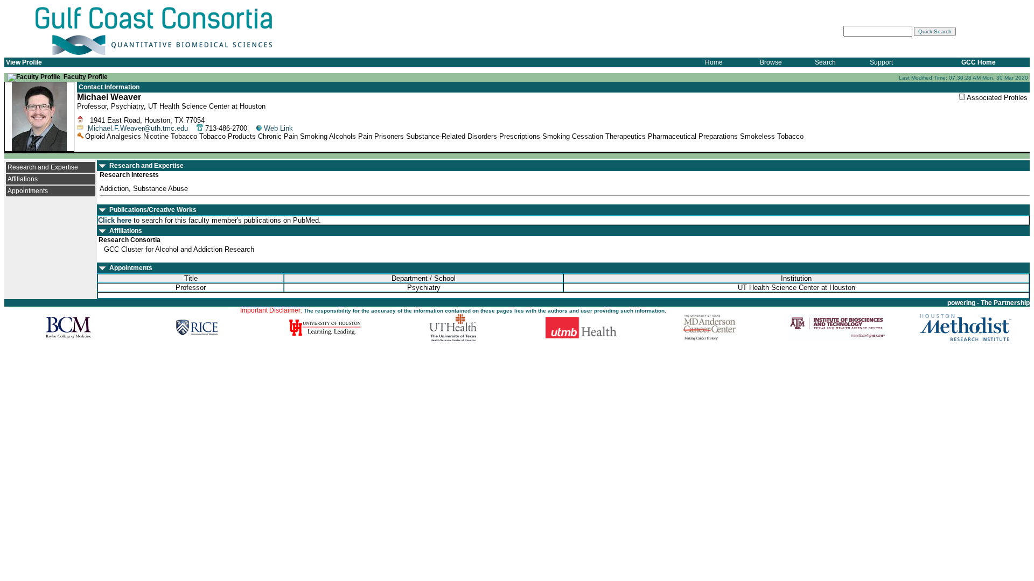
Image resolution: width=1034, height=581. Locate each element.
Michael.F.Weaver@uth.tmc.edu (138, 128)
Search (825, 62)
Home (714, 62)
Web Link (278, 128)
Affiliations (23, 179)
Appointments (28, 191)
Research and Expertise (43, 167)
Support (881, 62)
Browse (771, 62)
